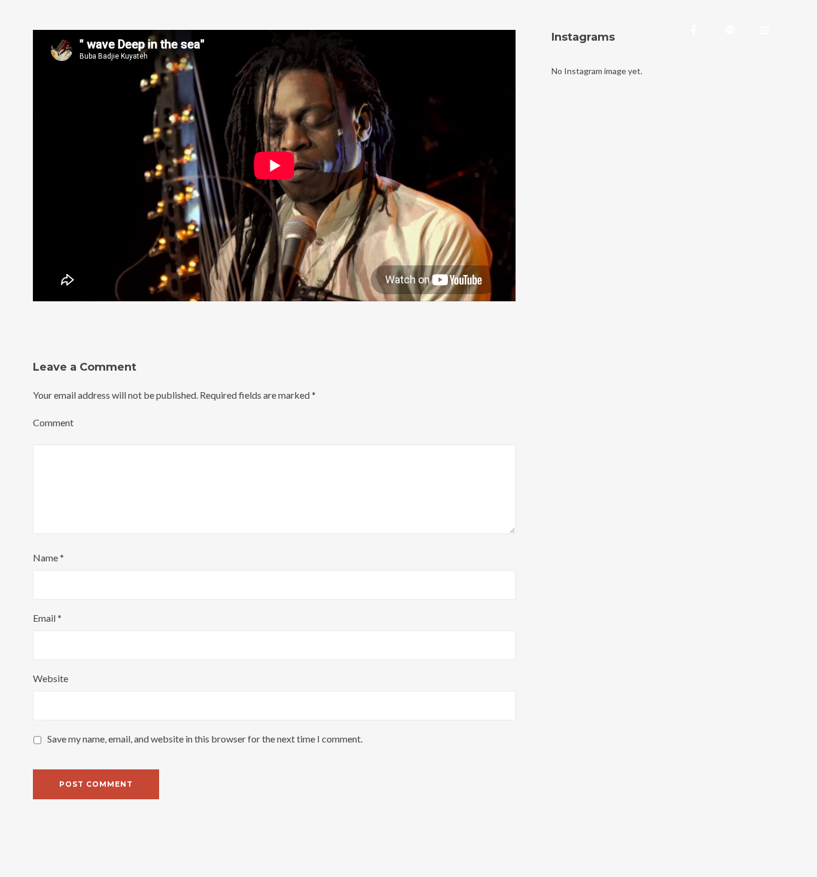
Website (50, 678)
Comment (53, 422)
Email (47, 618)
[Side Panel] (764, 30)
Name (48, 557)
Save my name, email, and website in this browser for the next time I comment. (204, 738)
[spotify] (729, 29)
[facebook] (693, 29)
